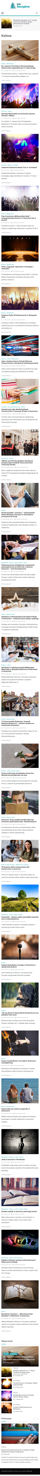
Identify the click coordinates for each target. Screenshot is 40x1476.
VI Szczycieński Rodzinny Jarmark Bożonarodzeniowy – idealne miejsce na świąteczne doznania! (17, 723)
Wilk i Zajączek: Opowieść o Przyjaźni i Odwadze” (17, 268)
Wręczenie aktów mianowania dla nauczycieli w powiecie (15, 868)
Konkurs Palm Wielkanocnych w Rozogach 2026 (19, 316)
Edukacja (4, 407)
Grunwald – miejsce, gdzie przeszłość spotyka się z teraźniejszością (20, 918)
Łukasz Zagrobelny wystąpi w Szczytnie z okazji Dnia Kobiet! (18, 966)
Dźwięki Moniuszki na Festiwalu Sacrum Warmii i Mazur (18, 115)
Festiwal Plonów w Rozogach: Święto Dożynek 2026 (24, 22)
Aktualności (4, 458)
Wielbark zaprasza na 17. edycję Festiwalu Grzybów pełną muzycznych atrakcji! (24, 1372)
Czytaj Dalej (5, 80)
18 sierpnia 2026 (19, 1387)
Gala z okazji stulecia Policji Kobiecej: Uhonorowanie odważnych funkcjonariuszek (19, 362)
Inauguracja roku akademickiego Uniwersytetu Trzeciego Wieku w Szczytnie (19, 410)
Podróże (15, 165)
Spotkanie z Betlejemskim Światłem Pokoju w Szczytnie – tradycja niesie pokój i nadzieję (20, 618)
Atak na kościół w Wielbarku (13, 1159)
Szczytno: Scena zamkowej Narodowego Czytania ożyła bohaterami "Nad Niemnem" (19, 821)
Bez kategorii (16, 1380)
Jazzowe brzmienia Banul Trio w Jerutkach (19, 167)
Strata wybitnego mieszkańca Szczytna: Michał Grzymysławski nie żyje (17, 774)
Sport (25, 562)
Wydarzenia (10, 63)
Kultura (3, 63)
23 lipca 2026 (6, 1454)
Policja (8, 359)
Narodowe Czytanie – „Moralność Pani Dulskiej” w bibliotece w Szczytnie (17, 1315)
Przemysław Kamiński (19, 70)
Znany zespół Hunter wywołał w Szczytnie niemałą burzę (18, 1062)
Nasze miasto (19, 562)
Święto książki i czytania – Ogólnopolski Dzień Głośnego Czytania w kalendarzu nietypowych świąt (18, 515)
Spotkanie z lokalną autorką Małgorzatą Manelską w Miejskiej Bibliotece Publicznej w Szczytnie (19, 669)
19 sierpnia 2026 (19, 1375)
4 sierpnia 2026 (19, 1411)
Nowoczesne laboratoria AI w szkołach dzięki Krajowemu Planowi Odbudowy (17, 1451)
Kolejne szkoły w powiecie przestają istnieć (19, 1211)
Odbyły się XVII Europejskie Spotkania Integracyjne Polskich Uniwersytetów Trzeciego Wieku (17, 463)
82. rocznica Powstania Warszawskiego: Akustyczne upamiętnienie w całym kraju (18, 67)
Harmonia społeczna (14, 407)
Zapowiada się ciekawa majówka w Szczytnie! (15, 1110)
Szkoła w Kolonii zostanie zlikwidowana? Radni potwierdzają (18, 1261)
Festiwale (15, 1368)
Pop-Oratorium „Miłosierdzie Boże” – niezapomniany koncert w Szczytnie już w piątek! (18, 218)
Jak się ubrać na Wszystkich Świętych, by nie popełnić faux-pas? (20, 1014)
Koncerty (4, 111)
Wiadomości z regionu (22, 864)
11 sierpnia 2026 (19, 1399)
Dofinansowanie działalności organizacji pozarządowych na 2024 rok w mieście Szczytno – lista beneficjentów (18, 567)
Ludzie (9, 665)
